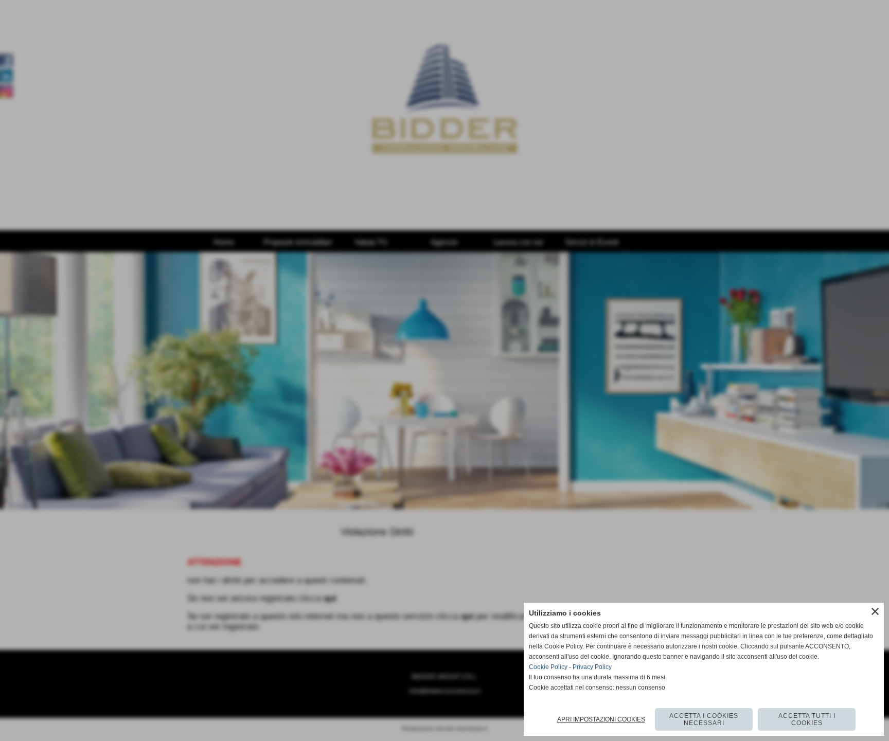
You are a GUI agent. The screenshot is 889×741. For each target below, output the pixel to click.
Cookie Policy (548, 667)
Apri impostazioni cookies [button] (601, 719)
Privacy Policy (592, 667)
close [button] (875, 611)
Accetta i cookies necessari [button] (703, 719)
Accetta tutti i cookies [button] (806, 719)
